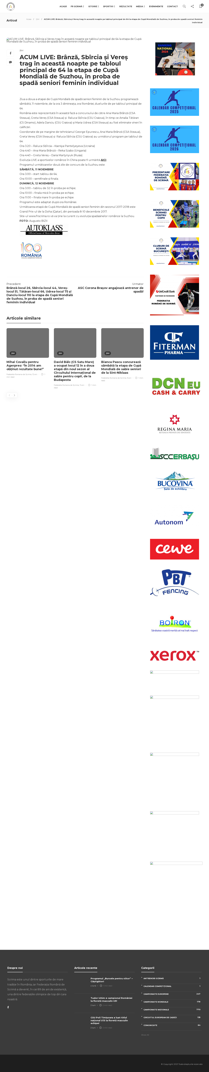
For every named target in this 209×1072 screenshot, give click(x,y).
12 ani (34, 374)
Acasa (28, 19)
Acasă (63, 6)
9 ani (129, 378)
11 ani (82, 385)
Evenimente (156, 6)
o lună (93, 986)
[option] (27, 353)
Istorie (92, 6)
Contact (172, 6)
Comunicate (172, 1025)
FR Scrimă (76, 6)
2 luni (93, 1005)
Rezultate (125, 6)
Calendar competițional (172, 986)
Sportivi (108, 6)
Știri (37, 19)
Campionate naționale (172, 1009)
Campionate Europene (172, 994)
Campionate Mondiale (172, 1002)
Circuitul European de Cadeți (172, 1017)
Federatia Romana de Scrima (19, 374)
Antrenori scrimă (172, 978)
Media (139, 6)
